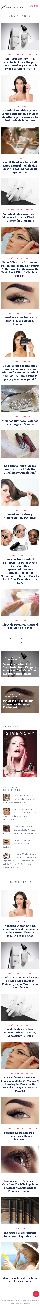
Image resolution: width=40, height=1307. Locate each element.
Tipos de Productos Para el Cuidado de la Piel (20, 626)
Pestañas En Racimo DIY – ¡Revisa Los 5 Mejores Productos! (20, 320)
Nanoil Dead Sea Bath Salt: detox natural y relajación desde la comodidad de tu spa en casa (20, 167)
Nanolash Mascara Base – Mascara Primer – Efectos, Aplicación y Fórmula (20, 217)
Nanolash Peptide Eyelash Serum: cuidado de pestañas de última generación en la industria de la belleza (20, 115)
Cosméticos (31, 54)
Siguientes (19, 642)
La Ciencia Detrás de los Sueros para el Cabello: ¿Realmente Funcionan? (20, 469)
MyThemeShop (26, 1303)
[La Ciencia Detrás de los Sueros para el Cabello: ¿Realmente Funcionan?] (20, 444)
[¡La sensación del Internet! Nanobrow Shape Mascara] (20, 1210)
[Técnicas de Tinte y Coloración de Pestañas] (20, 492)
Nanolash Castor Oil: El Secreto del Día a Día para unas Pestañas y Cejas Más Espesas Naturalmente (20, 63)
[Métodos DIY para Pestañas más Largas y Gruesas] (20, 398)
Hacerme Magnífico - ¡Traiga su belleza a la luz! (16, 1300)
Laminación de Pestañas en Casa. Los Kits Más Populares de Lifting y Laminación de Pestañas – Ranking (20, 830)
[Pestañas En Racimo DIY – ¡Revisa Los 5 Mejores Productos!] (20, 295)
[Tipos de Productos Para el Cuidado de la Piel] (20, 602)
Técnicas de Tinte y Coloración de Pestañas (20, 515)
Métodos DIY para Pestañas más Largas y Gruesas (20, 422)
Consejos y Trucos (13, 54)
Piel (20, 158)
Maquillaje (27, 210)
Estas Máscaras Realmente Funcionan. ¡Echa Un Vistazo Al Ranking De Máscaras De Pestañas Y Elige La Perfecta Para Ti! (20, 268)
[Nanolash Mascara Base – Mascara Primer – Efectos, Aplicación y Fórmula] (20, 191)
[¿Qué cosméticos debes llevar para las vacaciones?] (20, 1256)
